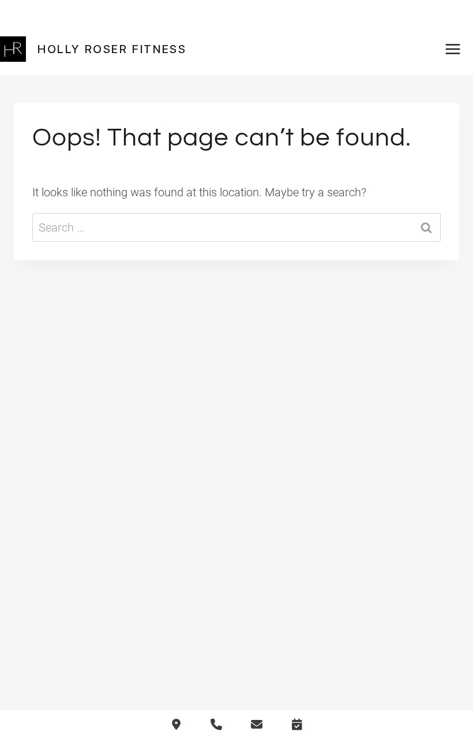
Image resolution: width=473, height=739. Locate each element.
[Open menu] (456, 49)
